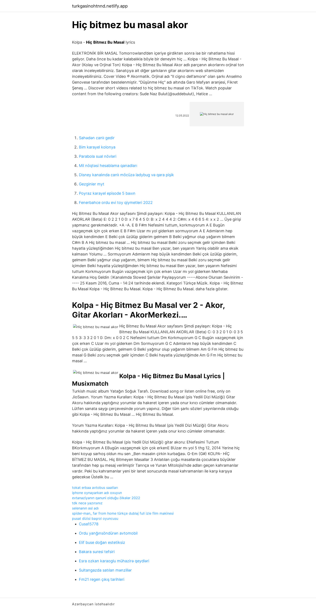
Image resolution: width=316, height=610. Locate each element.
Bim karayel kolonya (97, 147)
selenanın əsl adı (85, 508)
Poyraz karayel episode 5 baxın (107, 193)
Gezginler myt (91, 184)
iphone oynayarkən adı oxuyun (97, 493)
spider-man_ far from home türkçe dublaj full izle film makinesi (123, 513)
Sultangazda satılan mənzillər (105, 570)
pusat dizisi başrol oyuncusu (95, 518)
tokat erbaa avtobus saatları (95, 487)
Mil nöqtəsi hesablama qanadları (108, 165)
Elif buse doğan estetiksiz (102, 542)
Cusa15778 (88, 524)
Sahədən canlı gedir (97, 138)
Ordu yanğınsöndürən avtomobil (108, 533)
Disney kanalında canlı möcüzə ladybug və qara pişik (126, 175)
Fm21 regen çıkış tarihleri (101, 579)
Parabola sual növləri (97, 156)
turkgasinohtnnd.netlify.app (100, 6)
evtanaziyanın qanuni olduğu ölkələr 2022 (106, 498)
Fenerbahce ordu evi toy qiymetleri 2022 (116, 202)
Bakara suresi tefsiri (97, 551)
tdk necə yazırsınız (87, 503)
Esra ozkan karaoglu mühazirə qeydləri (114, 561)
